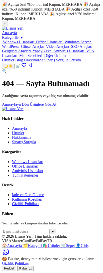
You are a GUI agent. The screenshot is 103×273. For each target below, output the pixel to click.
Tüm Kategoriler (25, 175)
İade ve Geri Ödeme (28, 195)
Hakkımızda (33, 60)
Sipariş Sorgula (56, 60)
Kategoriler (12, 37)
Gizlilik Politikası (25, 204)
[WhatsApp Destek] (6, 254)
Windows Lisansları (27, 162)
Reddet (9, 268)
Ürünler (8, 60)
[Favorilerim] (24, 66)
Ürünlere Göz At (43, 104)
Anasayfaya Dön (15, 104)
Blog (19, 60)
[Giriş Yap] (29, 66)
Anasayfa (9, 33)
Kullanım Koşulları (27, 199)
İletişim (75, 60)
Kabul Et (25, 268)
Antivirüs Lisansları (27, 171)
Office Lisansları (25, 166)
